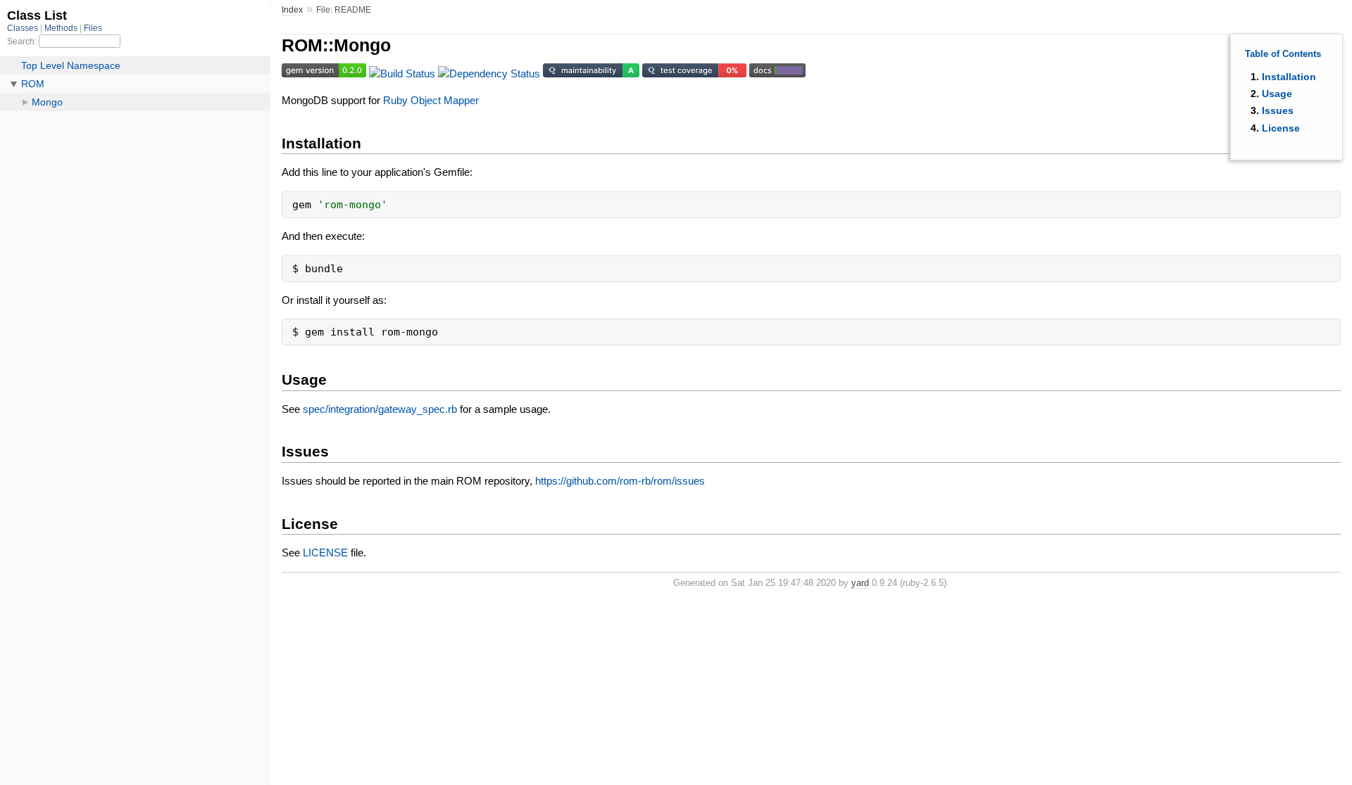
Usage (1277, 93)
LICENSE (325, 553)
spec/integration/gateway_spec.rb (380, 409)
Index (292, 10)
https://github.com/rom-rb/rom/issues (620, 481)
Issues (1278, 110)
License (1281, 128)
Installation (1289, 76)
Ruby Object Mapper (431, 100)
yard (860, 582)
